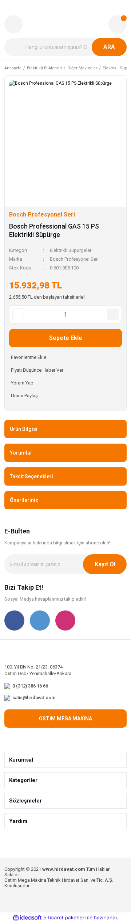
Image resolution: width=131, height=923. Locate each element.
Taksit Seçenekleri (31, 476)
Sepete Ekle (65, 337)
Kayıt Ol (105, 564)
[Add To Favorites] (65, 357)
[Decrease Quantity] (18, 314)
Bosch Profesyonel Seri (74, 259)
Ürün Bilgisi (23, 429)
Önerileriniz (24, 500)
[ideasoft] (27, 918)
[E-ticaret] (64, 918)
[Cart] (117, 24)
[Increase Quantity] (113, 314)
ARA (109, 46)
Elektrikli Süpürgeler (70, 250)
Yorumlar (21, 453)
